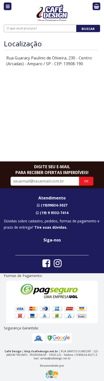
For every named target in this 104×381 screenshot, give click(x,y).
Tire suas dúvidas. (50, 227)
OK (86, 181)
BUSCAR (88, 28)
